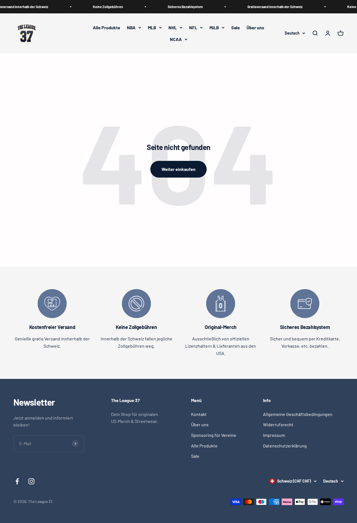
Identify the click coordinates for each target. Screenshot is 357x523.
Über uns (255, 27)
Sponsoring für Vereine (213, 435)
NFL (193, 27)
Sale (235, 27)
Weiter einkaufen (178, 169)
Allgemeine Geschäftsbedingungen (297, 414)
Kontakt (199, 414)
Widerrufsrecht (278, 424)
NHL (172, 27)
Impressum (274, 435)
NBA (131, 27)
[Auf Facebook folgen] (17, 481)
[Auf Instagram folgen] (31, 481)
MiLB (214, 27)
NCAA (176, 39)
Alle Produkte (106, 27)
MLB (152, 27)
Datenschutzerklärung (285, 445)
